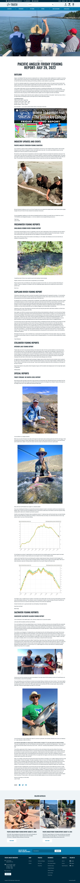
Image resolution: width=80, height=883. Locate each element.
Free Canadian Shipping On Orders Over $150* (15, 1)
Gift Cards (30, 861)
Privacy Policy (40, 865)
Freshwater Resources (51, 868)
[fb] (19, 785)
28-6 (51, 742)
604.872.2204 (28, 1)
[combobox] (40, 4)
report (62, 382)
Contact (73, 1)
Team (69, 1)
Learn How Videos (50, 872)
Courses (59, 1)
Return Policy (40, 863)
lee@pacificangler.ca (27, 216)
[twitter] (23, 785)
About (67, 1)
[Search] (53, 4)
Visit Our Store (36, 1)
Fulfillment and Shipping (41, 861)
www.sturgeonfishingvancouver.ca (48, 216)
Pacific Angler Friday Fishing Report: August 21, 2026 (21, 832)
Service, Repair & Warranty (51, 863)
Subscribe (58, 851)
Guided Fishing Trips (65, 865)
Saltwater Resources (51, 870)
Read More (12, 840)
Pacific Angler (12, 880)
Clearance (30, 863)
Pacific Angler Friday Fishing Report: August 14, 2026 (57, 832)
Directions (8, 874)
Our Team (63, 863)
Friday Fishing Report (51, 861)
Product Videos (50, 875)
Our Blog (63, 1)
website (15, 151)
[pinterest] (26, 785)
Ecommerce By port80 (72, 880)
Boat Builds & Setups (51, 865)
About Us (63, 861)
